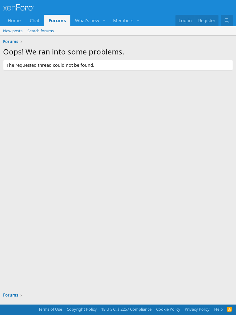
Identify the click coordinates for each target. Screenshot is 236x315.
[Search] (227, 20)
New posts (12, 31)
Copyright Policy (82, 309)
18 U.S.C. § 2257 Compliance (126, 309)
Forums (57, 20)
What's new (87, 20)
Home (14, 20)
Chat (34, 20)
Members (123, 20)
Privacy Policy (197, 309)
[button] (104, 20)
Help (218, 309)
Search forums (40, 31)
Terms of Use (50, 309)
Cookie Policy (168, 309)
